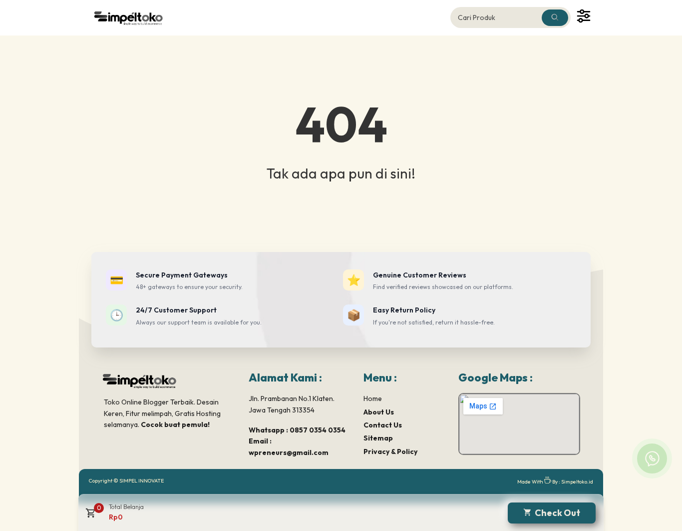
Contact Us (382, 425)
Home (372, 398)
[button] (89, 516)
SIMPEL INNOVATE (141, 480)
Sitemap (378, 438)
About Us (378, 412)
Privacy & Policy (390, 451)
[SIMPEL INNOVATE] (134, 17)
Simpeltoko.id (577, 481)
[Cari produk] (555, 18)
